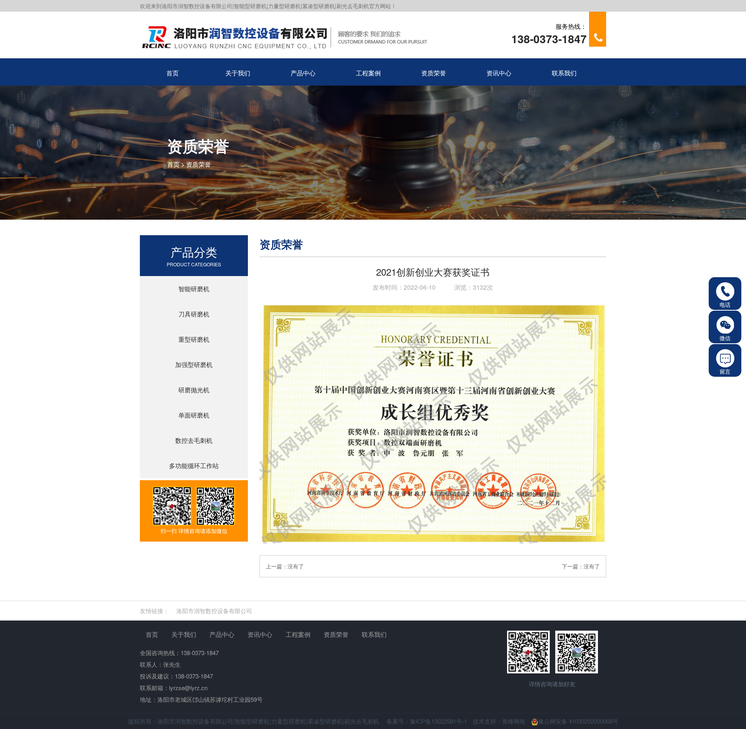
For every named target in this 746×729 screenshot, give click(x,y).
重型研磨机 (193, 339)
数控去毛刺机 (194, 440)
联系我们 (374, 634)
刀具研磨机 (193, 313)
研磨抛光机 (193, 389)
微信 (725, 338)
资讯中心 (260, 634)
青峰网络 (513, 721)
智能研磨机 (193, 288)
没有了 (296, 566)
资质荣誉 (198, 164)
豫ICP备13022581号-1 (438, 721)
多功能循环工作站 (194, 465)
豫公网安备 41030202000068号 (578, 721)
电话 (725, 304)
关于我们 (183, 634)
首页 (173, 164)
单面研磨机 (193, 415)
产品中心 (221, 634)
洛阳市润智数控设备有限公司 (214, 611)
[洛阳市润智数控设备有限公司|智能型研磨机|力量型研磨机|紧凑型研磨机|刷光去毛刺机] (293, 35)
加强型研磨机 (194, 364)
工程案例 (298, 634)
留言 (725, 371)
